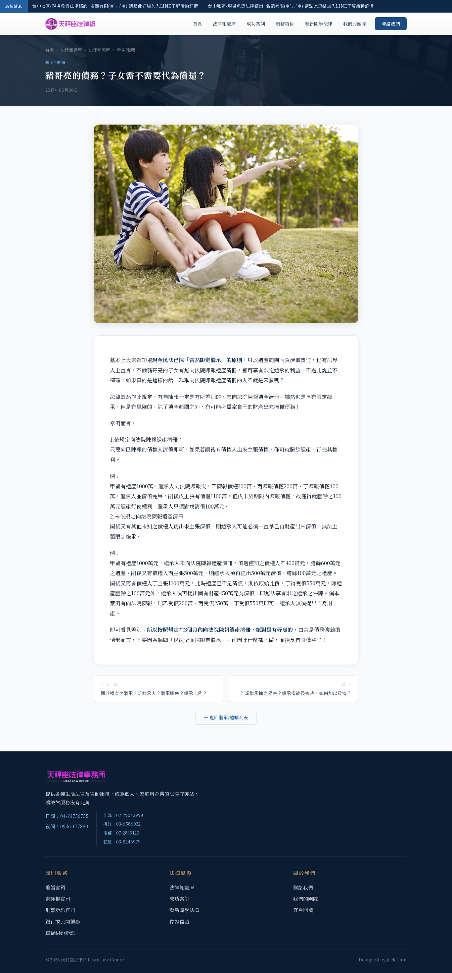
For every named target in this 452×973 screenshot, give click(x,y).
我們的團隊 (354, 23)
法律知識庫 (224, 23)
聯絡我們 (391, 23)
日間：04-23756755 (66, 815)
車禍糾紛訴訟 (60, 932)
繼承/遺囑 (126, 50)
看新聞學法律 (319, 23)
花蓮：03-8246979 (122, 841)
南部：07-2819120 (121, 833)
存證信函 (179, 921)
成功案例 (256, 23)
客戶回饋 (303, 909)
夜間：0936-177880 (66, 826)
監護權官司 (57, 898)
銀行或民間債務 (62, 921)
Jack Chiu (396, 959)
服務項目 (285, 23)
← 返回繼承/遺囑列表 (226, 717)
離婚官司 (55, 887)
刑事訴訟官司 (60, 909)
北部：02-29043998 (123, 815)
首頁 (197, 23)
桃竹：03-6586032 (122, 824)
